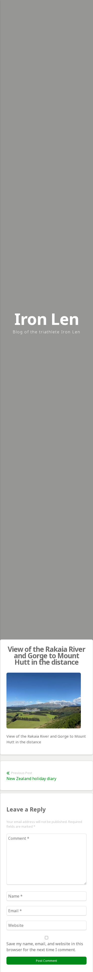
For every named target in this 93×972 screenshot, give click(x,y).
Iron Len (46, 319)
